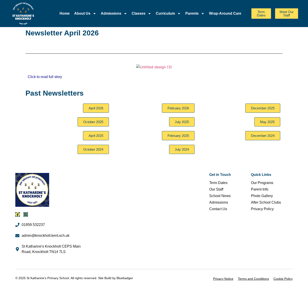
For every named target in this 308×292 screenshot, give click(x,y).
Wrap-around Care (225, 13)
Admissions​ (111, 13)
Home (65, 13)
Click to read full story (45, 77)
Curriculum (165, 13)
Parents (192, 13)
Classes (138, 13)
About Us (82, 13)
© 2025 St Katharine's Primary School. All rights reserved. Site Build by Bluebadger (74, 278)
